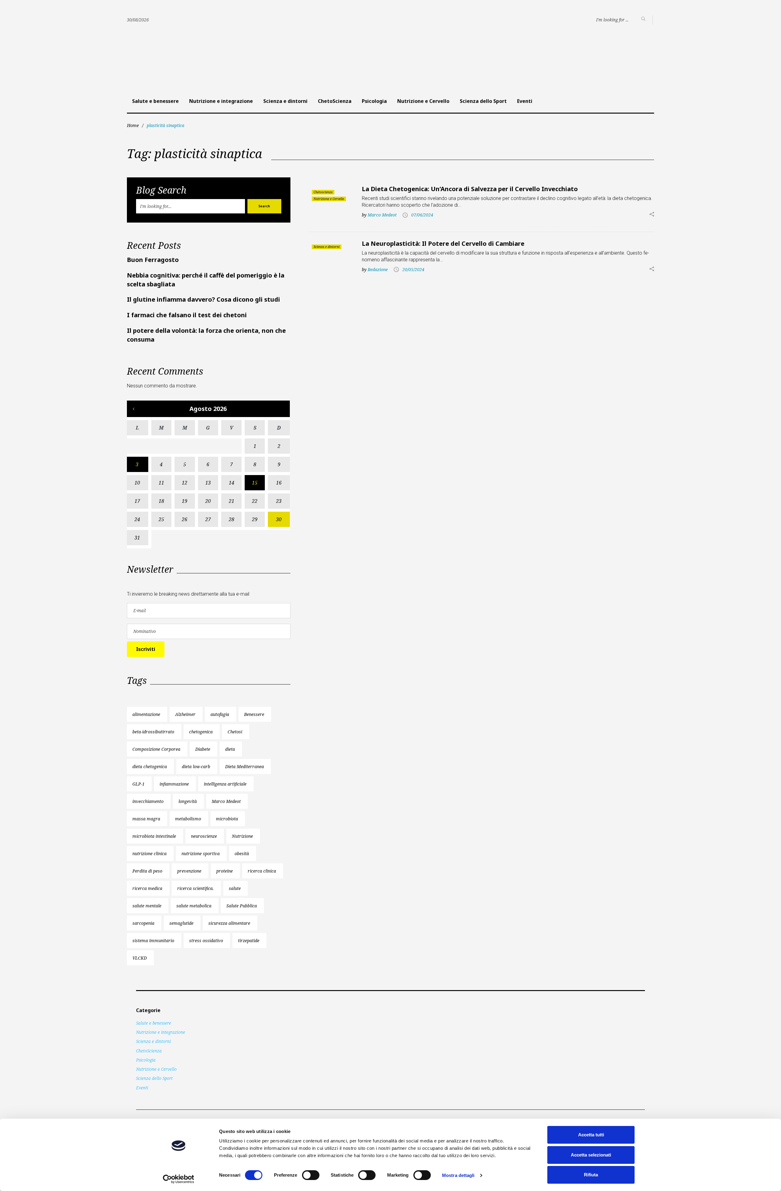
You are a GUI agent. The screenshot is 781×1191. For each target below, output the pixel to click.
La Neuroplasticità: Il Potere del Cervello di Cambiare (443, 243)
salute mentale (146, 906)
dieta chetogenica (149, 766)
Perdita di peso (147, 871)
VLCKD (139, 958)
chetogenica (201, 732)
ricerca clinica (262, 871)
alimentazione (146, 714)
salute (235, 888)
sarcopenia (143, 923)
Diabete (202, 749)
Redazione (378, 269)
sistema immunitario (153, 940)
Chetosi (235, 732)
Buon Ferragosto (153, 260)
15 (254, 482)
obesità (242, 853)
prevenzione (189, 871)
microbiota (227, 819)
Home (133, 125)
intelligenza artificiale (225, 784)
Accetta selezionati (591, 1154)
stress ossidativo (206, 940)
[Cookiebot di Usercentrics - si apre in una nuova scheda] (178, 1179)
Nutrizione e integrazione (221, 101)
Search (264, 206)
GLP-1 (138, 784)
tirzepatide (248, 940)
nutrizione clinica (149, 853)
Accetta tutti (591, 1134)
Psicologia (374, 101)
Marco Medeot (382, 215)
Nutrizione (242, 836)
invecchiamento (148, 801)
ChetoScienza (334, 101)
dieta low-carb (196, 766)
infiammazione (174, 784)
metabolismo (188, 819)
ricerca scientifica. (195, 888)
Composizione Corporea (156, 749)
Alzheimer (185, 714)
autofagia (220, 714)
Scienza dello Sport (483, 101)
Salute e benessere (155, 101)
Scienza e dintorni (285, 101)
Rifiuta (591, 1174)
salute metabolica (193, 906)
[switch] (310, 1175)
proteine (224, 871)
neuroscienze (204, 836)
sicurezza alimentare (229, 923)
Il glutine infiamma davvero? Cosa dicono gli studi (203, 299)
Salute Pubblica (241, 906)
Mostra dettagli (458, 1175)
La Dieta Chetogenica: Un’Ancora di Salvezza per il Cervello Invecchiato (470, 189)
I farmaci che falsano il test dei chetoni (187, 315)
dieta (230, 749)
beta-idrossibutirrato (153, 732)
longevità (187, 801)
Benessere (254, 714)
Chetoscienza (323, 192)
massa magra (146, 819)
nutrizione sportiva (201, 853)
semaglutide (181, 923)
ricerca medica (147, 888)
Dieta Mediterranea (244, 766)
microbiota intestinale (154, 836)
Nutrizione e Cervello (423, 101)
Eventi (524, 101)
